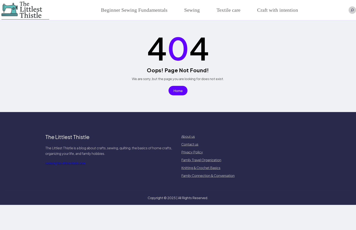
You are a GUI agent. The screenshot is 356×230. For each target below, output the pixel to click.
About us (188, 136)
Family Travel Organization (201, 160)
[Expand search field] (352, 10)
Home (178, 91)
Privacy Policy (192, 152)
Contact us (189, 144)
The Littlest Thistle (67, 137)
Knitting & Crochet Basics (200, 168)
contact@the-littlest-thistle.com (65, 163)
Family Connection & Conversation (208, 175)
